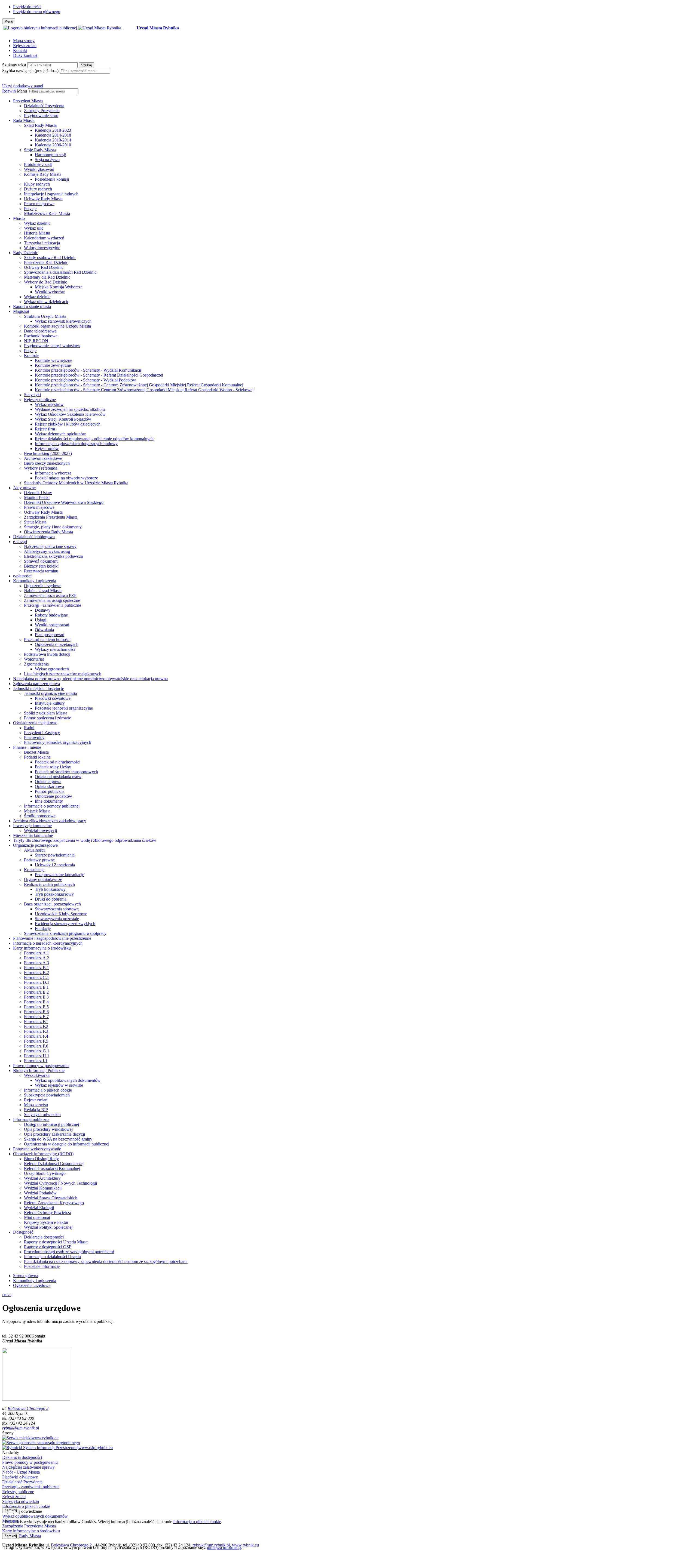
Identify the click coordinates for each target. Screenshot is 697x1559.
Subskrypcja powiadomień (47, 1095)
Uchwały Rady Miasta (43, 198)
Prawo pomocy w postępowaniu (41, 1065)
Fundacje (43, 928)
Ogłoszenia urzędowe (42, 585)
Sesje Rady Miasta (40, 149)
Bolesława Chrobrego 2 (28, 1408)
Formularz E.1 (36, 987)
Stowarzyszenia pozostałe (57, 918)
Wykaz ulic (33, 228)
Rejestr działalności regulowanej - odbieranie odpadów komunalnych (94, 438)
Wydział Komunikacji (43, 1188)
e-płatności (22, 576)
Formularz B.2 (36, 972)
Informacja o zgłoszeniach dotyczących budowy (76, 443)
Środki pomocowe (40, 816)
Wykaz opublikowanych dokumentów (67, 1080)
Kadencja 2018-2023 (53, 130)
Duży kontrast (25, 55)
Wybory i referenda (40, 468)
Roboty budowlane (51, 615)
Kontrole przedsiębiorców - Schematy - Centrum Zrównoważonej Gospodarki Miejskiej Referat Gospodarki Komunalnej (139, 385)
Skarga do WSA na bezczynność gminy (58, 1139)
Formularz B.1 (36, 967)
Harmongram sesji (50, 154)
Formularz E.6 (36, 1011)
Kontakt (20, 50)
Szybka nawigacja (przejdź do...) (30, 70)
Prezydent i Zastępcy (42, 732)
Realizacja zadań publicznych (49, 884)
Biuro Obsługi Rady (41, 1158)
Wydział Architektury (42, 1178)
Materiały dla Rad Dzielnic (47, 277)
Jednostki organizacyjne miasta (50, 693)
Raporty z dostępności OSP (47, 1246)
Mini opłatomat (37, 1217)
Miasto (19, 218)
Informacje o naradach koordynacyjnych (47, 943)
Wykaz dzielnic (37, 223)
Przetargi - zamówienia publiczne (52, 605)
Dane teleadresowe (40, 331)
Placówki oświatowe (53, 698)
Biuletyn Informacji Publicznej (39, 1070)
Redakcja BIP (36, 1109)
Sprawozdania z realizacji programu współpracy (65, 933)
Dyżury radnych (38, 189)
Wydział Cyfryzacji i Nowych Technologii (60, 1183)
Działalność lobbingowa (34, 536)
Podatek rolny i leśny (53, 767)
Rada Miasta (24, 120)
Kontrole (31, 355)
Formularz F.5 (36, 1041)
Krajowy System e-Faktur (46, 1222)
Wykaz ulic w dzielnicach (46, 301)
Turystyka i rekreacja (42, 243)
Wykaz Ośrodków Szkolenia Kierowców (70, 414)
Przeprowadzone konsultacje (59, 874)
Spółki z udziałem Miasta (45, 713)
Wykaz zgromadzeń (52, 669)
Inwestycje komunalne (32, 825)
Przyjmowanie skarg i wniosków (52, 345)
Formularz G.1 (36, 1051)
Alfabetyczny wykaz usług (47, 551)
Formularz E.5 (36, 1007)
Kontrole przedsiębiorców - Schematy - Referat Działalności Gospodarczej (99, 375)
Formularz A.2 (36, 958)
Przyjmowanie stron (41, 115)
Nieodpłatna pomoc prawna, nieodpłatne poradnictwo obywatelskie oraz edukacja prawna (90, 678)
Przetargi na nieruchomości (47, 639)
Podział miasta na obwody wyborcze (66, 478)
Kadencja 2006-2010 (53, 145)
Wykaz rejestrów (49, 404)
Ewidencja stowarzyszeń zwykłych (65, 923)
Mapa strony (24, 40)
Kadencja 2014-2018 (53, 135)
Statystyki (32, 394)
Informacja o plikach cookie (48, 1090)
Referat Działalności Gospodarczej (54, 1163)
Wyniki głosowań (39, 169)
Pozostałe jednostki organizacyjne (64, 708)
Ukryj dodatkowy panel (22, 86)
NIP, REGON (36, 340)
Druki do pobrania (50, 899)
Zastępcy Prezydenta (42, 110)
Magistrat (21, 311)
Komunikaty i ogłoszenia (34, 580)
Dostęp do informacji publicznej (51, 1124)
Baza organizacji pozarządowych (52, 904)
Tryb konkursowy (50, 889)
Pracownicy (34, 737)
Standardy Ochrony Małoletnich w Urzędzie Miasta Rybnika (76, 482)
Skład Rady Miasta (40, 125)
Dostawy (42, 610)
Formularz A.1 (36, 953)
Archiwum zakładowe (43, 458)
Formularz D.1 (36, 982)
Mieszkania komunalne (33, 835)
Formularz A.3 (36, 962)
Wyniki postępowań (52, 625)
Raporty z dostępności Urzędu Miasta (56, 1242)
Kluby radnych (37, 184)
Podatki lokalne (37, 757)
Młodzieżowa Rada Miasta (47, 213)
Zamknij (10, 1510)
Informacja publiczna (31, 1119)
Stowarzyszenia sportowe (57, 909)
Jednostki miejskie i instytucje (38, 688)
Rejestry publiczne (40, 399)
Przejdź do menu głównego (36, 11)
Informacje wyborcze (53, 473)
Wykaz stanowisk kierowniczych (63, 321)
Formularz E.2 (36, 992)
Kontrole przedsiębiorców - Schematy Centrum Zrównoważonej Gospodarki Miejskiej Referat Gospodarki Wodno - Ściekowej (144, 389)
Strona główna (25, 1275)
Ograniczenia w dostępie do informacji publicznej (66, 1144)
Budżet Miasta (36, 752)
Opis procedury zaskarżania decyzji (54, 1134)
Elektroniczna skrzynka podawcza (53, 556)
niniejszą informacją (224, 1547)
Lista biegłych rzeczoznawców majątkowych (62, 673)
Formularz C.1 (36, 977)
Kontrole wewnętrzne (53, 360)
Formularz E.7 (36, 1016)
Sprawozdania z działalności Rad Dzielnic (60, 272)
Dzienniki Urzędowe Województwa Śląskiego (63, 502)
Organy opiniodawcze (43, 879)
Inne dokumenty (49, 801)
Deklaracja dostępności (44, 1237)
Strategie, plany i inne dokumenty (53, 527)
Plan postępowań (49, 634)
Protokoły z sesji (38, 164)
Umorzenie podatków (53, 796)
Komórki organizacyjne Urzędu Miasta (57, 326)
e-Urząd (20, 541)
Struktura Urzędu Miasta (45, 316)
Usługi (40, 620)
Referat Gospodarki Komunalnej (52, 1168)
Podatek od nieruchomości (57, 762)
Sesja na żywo (47, 159)
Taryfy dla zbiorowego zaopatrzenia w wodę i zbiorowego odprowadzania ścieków (84, 840)
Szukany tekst (14, 65)
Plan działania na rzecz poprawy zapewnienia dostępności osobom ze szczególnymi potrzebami (106, 1261)
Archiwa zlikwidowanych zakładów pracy (49, 820)
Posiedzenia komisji (52, 179)
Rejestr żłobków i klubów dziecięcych (67, 424)
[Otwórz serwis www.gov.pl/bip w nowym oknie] (41, 28)
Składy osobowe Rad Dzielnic (50, 257)
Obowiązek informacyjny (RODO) (43, 1153)
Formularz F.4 (36, 1036)
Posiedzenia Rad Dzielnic (46, 262)
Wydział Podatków (40, 1193)
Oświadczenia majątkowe (35, 722)
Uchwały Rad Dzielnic (43, 267)
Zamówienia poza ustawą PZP (50, 595)
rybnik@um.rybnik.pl (20, 1428)
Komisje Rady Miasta (42, 174)
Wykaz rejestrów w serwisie (59, 1085)
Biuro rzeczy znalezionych (47, 463)
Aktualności (34, 850)
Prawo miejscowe (39, 203)
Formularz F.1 (36, 1021)
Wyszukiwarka (37, 1075)
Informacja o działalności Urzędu (52, 1256)
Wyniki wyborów (50, 291)
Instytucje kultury (50, 703)
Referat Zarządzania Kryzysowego (54, 1202)
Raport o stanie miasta (32, 306)
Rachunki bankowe (40, 336)
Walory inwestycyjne (42, 247)
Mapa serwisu (36, 1104)
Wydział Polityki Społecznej (48, 1227)
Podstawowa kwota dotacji (47, 654)
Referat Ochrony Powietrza (47, 1212)
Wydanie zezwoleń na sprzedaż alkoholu (70, 409)
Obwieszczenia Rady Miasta (48, 531)
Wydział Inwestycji (40, 830)
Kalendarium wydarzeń (44, 238)
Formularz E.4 (36, 1002)
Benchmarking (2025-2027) (48, 453)
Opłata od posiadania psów (58, 776)
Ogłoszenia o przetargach (56, 644)
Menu (22, 91)
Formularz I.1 (35, 1060)
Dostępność (23, 1232)
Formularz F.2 (36, 1026)
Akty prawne (24, 487)
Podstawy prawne (39, 860)
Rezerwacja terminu (41, 571)
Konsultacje (34, 869)
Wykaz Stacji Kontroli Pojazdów (63, 419)
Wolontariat (34, 659)
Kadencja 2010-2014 (53, 140)
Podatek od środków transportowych (66, 771)
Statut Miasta (35, 522)
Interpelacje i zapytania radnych (51, 194)
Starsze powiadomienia (55, 855)
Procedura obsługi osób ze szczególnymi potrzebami (69, 1251)
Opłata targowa (48, 781)
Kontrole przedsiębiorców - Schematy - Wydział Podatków (85, 380)
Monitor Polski (37, 497)
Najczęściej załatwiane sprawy (50, 546)
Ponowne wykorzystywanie (37, 1149)
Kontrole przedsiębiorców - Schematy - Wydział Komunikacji (88, 370)
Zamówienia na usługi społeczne (52, 600)
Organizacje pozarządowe (35, 845)
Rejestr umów (47, 448)
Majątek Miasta (37, 811)
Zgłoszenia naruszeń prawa (36, 683)
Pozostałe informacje (42, 1266)
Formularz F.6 (36, 1046)
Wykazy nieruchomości (55, 649)
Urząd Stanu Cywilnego (45, 1173)
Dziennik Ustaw (38, 492)
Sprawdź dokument (40, 561)
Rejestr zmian (24, 45)
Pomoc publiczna (50, 791)
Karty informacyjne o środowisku (42, 948)
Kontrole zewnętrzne (53, 365)
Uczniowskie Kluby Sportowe (61, 913)
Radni (29, 727)
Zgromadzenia (36, 664)
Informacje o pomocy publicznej (52, 806)
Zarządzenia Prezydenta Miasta (51, 517)
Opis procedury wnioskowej (48, 1129)
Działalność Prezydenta (44, 105)
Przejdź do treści (27, 6)
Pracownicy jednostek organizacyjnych (57, 742)
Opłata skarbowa (49, 786)
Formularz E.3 (36, 997)
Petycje (30, 208)
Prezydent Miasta (28, 100)
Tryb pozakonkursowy (54, 894)
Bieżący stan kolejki (41, 566)
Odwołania (44, 629)
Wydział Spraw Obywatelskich (50, 1198)
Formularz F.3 (36, 1031)
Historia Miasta (37, 233)
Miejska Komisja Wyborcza (58, 287)
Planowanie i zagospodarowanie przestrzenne (52, 938)
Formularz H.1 (36, 1055)
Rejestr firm (45, 429)
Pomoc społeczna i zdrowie (47, 718)
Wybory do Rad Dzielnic (45, 282)
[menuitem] (354, 108)
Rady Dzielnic (25, 252)
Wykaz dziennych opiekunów (60, 434)
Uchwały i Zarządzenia (55, 864)
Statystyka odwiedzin (42, 1114)
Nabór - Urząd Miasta (43, 590)
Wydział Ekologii (39, 1207)
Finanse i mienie (27, 747)
